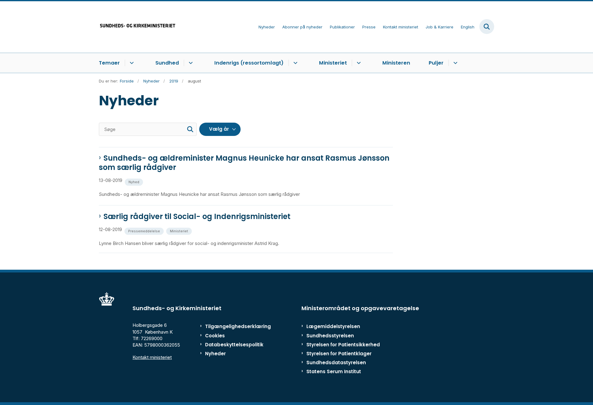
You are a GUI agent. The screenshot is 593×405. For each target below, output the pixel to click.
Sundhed (167, 62)
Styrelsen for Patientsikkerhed (343, 344)
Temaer (109, 62)
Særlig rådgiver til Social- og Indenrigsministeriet (196, 216)
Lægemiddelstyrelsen (333, 326)
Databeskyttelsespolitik (231, 344)
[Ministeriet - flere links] (358, 63)
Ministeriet (333, 62)
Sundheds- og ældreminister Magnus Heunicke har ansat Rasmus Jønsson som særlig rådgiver (244, 163)
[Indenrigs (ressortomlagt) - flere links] (294, 63)
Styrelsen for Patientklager (339, 353)
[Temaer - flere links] (131, 63)
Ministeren (396, 62)
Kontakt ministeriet (152, 357)
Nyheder (215, 353)
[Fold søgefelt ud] (486, 26)
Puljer (436, 62)
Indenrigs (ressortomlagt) (249, 62)
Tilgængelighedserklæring (231, 326)
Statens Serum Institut (333, 371)
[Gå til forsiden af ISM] (137, 26)
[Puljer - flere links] (454, 63)
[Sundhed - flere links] (190, 63)
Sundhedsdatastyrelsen (336, 362)
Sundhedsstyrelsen (330, 335)
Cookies (215, 335)
